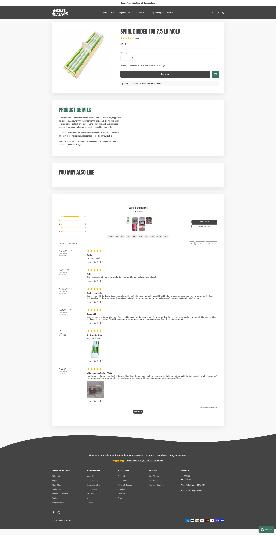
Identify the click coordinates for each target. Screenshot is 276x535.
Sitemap (90, 502)
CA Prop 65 (56, 476)
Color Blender (154, 476)
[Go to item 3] (142, 220)
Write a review (204, 222)
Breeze (166, 236)
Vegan (54, 480)
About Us (90, 476)
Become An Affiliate (94, 485)
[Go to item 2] (135, 220)
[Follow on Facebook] (53, 512)
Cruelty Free (56, 489)
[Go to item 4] (149, 220)
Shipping (121, 489)
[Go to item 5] (135, 227)
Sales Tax (121, 494)
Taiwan (134, 236)
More (169, 12)
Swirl (128, 236)
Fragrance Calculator (157, 485)
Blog (88, 498)
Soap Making (156, 12)
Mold (122, 236)
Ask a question (204, 226)
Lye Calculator (154, 480)
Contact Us (122, 476)
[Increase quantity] (132, 58)
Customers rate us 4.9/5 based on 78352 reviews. (145, 461)
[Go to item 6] (142, 227)
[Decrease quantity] (124, 58)
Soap (117, 236)
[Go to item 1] (128, 220)
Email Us (187, 479)
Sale (112, 12)
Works (140, 236)
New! (105, 12)
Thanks (159, 236)
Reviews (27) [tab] (63, 243)
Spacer (152, 236)
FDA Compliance (58, 502)
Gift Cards (90, 494)
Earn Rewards (92, 489)
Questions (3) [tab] (73, 243)
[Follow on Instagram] (58, 512)
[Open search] (191, 243)
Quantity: (123, 53)
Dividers (110, 236)
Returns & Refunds (125, 485)
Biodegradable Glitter (60, 494)
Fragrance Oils (124, 12)
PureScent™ (56, 498)
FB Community (92, 480)
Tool (146, 236)
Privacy (121, 498)
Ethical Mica (56, 485)
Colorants (140, 12)
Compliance (122, 480)
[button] (126, 38)
